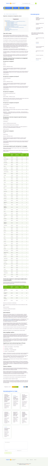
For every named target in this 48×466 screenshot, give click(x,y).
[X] (27, 386)
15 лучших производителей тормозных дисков (40, 47)
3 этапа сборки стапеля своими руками (39, 28)
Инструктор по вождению (10, 23)
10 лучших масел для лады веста (40, 38)
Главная (27, 459)
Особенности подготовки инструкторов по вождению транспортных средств (6, 414)
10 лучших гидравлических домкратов (40, 24)
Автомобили (14, 395)
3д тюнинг (37, 42)
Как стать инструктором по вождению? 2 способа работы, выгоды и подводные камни (24, 397)
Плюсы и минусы (7, 30)
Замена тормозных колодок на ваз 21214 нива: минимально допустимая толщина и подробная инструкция (37, 33)
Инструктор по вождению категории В (12, 24)
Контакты (35, 459)
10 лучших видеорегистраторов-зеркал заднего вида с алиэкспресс (40, 18)
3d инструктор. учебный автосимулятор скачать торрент (15, 398)
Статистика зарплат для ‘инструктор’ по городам (12, 26)
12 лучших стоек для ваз (39, 55)
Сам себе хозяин (7, 20)
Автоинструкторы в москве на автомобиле (7, 429)
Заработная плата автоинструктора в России (11, 29)
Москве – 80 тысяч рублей (9, 319)
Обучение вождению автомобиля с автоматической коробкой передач (24, 414)
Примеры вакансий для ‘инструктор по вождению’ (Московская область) (15, 21)
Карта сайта (31, 459)
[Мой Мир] (26, 386)
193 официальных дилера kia (40, 51)
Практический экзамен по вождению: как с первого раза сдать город (15, 414)
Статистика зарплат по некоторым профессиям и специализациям (14, 27)
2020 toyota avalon (38, 58)
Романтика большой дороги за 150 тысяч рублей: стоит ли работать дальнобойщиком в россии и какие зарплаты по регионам (7, 398)
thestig (8, 3)
